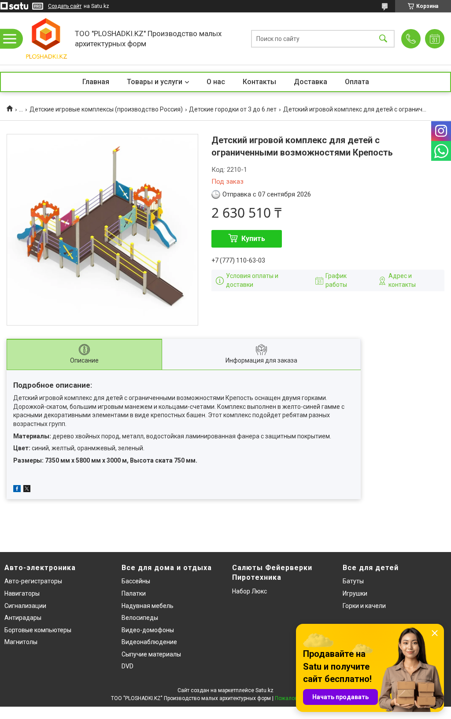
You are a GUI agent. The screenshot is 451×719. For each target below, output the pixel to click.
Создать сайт (64, 6)
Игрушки (355, 593)
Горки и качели (364, 605)
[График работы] (434, 38)
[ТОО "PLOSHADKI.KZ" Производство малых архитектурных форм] (46, 38)
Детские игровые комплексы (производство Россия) (106, 109)
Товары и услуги (154, 82)
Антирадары (22, 617)
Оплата (357, 82)
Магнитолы (20, 641)
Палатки (134, 593)
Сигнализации (25, 605)
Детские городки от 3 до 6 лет (233, 109)
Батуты (353, 581)
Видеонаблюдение (149, 641)
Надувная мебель (148, 605)
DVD (127, 666)
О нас (216, 82)
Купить (253, 238)
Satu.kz (264, 690)
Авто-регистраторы (33, 581)
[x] (26, 489)
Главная (95, 82)
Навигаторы (22, 593)
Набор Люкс (249, 591)
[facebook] (17, 489)
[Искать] (383, 38)
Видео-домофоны (148, 630)
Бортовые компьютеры (37, 630)
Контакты (259, 82)
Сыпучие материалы (151, 654)
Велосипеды (140, 617)
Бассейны (136, 581)
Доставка (310, 82)
